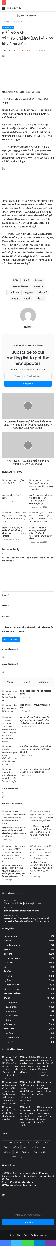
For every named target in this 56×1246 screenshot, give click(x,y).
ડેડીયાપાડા (7, 1152)
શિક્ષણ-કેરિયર (9, 1029)
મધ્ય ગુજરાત (11, 1011)
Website (6, 616)
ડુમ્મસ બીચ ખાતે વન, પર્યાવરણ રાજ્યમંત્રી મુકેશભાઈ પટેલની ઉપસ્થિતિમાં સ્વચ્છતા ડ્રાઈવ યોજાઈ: (40, 533)
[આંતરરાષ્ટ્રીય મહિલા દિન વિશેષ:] (14, 486)
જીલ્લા (29, 292)
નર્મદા (35, 1152)
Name (5, 595)
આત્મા (39, 280)
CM (16, 280)
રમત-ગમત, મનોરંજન (13, 993)
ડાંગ (44, 1147)
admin (28, 326)
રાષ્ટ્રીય (7, 998)
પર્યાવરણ (9, 1042)
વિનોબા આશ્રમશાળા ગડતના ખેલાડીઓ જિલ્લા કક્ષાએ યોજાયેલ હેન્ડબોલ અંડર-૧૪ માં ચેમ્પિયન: (14, 832)
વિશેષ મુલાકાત (16, 21)
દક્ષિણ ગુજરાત (11, 1007)
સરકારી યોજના (12, 1015)
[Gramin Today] (14, 8)
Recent (26, 682)
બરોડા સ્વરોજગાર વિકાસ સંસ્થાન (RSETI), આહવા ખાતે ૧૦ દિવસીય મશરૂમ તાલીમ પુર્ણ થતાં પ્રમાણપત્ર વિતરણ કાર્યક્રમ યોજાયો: (13, 871)
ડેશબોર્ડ (43, 292)
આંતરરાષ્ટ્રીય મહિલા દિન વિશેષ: (12, 496)
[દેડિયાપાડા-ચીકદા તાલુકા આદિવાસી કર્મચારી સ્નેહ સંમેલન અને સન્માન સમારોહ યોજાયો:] (14, 518)
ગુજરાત (7, 949)
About (19, 1235)
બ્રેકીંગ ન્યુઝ (9, 980)
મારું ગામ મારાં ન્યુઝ (12, 989)
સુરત (22, 1157)
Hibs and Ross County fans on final (35, 706)
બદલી (28, 298)
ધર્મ (5, 967)
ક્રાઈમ (9, 976)
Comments (44, 682)
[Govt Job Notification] (28, 15)
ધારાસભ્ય (25, 1152)
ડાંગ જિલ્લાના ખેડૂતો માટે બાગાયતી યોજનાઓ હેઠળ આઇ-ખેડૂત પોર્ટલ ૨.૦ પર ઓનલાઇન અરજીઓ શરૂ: (40, 830)
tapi (29, 1142)
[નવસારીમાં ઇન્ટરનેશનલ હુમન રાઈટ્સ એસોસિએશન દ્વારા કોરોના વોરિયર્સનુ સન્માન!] (10, 755)
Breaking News (13, 984)
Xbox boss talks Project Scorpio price (35, 692)
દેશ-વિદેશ (8, 954)
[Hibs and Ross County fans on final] (10, 709)
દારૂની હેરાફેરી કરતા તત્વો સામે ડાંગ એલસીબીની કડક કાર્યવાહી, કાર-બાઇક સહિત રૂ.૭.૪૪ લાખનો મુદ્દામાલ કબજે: (41, 868)
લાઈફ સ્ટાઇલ (14, 1037)
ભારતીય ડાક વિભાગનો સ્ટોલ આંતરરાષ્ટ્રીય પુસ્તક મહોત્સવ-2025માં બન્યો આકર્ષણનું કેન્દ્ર (40, 499)
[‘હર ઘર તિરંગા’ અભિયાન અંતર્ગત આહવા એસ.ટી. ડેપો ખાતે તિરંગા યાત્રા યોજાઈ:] (45, 1115)
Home (6, 21)
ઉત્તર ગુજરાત (11, 1002)
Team (26, 1235)
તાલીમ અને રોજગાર (14, 945)
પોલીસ (43, 1152)
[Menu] (3, 9)
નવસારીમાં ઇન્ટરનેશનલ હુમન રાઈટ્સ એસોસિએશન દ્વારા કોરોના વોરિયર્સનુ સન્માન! (35, 749)
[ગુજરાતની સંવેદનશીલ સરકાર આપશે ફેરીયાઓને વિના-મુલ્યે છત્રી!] (10, 775)
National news (13, 958)
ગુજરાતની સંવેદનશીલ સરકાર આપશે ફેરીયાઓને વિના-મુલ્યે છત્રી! (35, 770)
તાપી (15, 298)
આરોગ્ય (9, 1033)
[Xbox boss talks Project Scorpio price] (10, 696)
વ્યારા (14, 1157)
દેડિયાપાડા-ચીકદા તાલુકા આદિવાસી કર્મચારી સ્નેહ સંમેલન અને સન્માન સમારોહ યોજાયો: (14, 531)
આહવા (46, 1142)
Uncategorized (10, 936)
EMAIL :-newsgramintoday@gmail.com (19, 1185)
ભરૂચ (6, 1157)
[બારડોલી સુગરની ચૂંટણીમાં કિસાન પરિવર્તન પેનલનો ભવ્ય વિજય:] (10, 1113)
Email (5, 606)
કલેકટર (39, 286)
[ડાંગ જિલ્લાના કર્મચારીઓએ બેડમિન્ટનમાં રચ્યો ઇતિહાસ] (45, 1088)
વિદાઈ (40, 298)
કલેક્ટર (25, 1147)
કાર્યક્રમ (35, 1147)
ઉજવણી (6, 1147)
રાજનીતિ (9, 962)
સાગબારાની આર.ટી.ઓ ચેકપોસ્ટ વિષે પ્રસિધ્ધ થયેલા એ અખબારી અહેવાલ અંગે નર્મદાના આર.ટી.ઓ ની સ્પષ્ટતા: (35, 720)
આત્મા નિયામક (21, 286)
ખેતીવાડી (7, 940)
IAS (27, 280)
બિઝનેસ (7, 971)
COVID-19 (8, 1142)
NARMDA (20, 1142)
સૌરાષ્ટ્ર (9, 1020)
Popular (10, 682)
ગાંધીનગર (14, 292)
